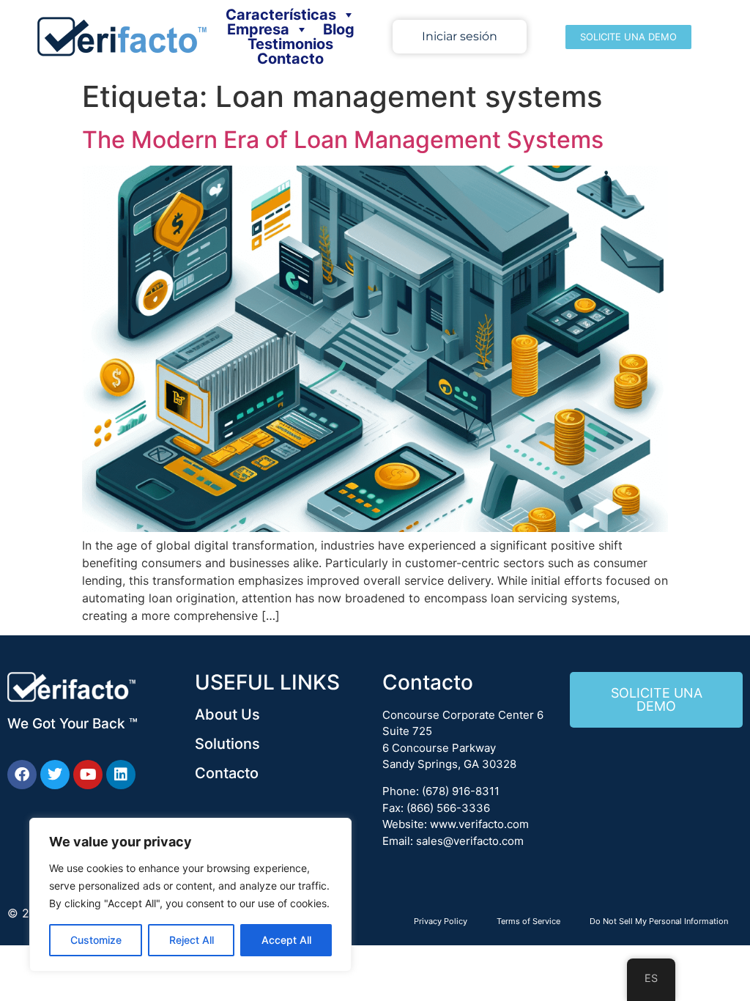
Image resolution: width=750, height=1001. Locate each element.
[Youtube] (88, 774)
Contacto (290, 58)
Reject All (191, 940)
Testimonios (290, 44)
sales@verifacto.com (470, 841)
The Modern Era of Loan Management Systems (343, 139)
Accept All (286, 940)
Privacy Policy (440, 921)
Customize (96, 940)
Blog (338, 29)
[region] (190, 895)
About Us (227, 714)
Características (281, 14)
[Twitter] (55, 774)
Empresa (258, 29)
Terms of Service (528, 921)
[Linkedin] (120, 774)
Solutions (227, 744)
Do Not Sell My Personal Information (659, 921)
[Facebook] (22, 774)
